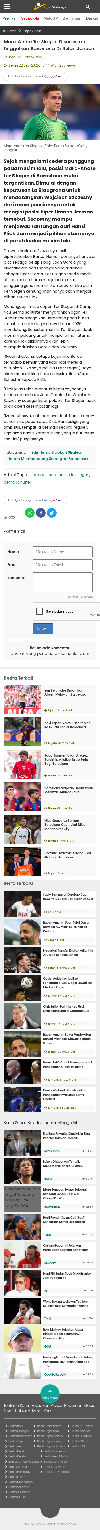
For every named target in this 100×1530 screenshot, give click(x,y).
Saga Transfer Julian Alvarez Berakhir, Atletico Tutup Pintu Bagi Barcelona (66, 759)
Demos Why (32, 57)
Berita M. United (82, 1426)
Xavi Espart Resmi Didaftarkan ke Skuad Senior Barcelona (67, 724)
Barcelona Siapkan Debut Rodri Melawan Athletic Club (68, 789)
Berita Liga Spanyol (50, 1436)
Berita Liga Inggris (49, 1426)
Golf (47, 1346)
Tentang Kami (16, 1405)
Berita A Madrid (19, 1492)
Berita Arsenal (80, 1431)
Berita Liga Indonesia (51, 1446)
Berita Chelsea (81, 1441)
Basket (92, 18)
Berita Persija (17, 1456)
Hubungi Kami (28, 1410)
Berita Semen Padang (23, 1461)
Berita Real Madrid (56, 1456)
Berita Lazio (16, 1477)
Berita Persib (16, 1451)
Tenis (47, 1234)
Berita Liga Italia (48, 1431)
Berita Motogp (18, 1431)
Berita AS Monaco (56, 1471)
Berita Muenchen (20, 1482)
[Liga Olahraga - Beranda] (50, 6)
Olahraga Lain (55, 1374)
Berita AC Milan (54, 1466)
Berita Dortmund (55, 1461)
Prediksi (9, 18)
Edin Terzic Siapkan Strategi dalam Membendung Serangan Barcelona (47, 455)
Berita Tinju (15, 1441)
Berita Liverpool (81, 1436)
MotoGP (51, 18)
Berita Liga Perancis (50, 1441)
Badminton (72, 18)
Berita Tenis (16, 1446)
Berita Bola (15, 1426)
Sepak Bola (52, 1150)
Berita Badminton (20, 1436)
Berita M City (17, 1497)
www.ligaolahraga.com (56, 1524)
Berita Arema (17, 1466)
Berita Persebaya (20, 1471)
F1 (45, 1290)
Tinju (47, 1318)
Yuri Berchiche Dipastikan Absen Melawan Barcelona (65, 692)
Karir (47, 1410)
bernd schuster (17, 482)
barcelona (36, 474)
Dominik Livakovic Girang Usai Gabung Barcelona (67, 855)
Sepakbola (30, 18)
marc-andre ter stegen (68, 474)
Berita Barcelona (55, 1451)
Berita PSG (78, 1446)
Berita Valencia (18, 1487)
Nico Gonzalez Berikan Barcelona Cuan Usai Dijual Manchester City (65, 824)
